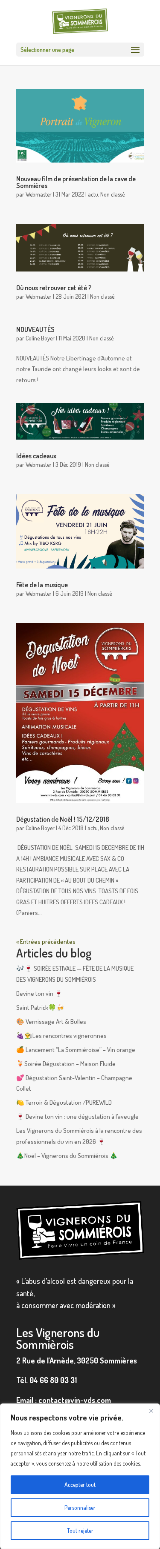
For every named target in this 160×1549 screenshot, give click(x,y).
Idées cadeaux (36, 456)
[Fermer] (151, 1411)
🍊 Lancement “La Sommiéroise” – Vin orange (75, 1050)
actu (93, 194)
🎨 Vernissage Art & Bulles (51, 1021)
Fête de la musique (42, 584)
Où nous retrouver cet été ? (53, 287)
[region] (80, 1476)
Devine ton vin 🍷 (39, 993)
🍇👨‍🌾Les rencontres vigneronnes (61, 1036)
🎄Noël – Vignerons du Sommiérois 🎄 (67, 1156)
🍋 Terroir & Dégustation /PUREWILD (64, 1102)
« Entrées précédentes (46, 941)
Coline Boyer (40, 338)
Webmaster (39, 194)
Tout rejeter (80, 1530)
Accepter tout (80, 1484)
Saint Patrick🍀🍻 (40, 1007)
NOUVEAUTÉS (35, 329)
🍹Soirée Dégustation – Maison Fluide (66, 1064)
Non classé (112, 194)
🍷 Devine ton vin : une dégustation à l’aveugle (77, 1116)
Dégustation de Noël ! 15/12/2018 (62, 819)
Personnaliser (80, 1507)
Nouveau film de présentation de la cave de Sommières (76, 182)
